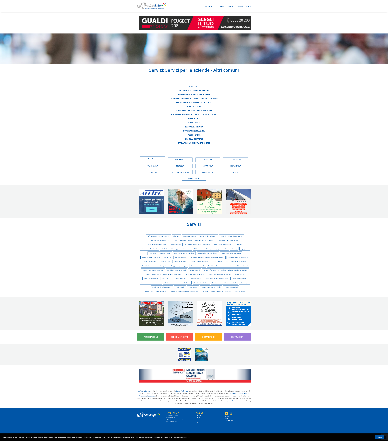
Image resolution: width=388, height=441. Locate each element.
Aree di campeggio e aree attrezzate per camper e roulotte (193, 240)
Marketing (167, 257)
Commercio (208, 337)
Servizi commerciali (197, 266)
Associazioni (151, 337)
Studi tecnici (193, 287)
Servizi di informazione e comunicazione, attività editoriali (228, 266)
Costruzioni (237, 337)
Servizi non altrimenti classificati (220, 274)
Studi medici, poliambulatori (161, 287)
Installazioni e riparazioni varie (159, 253)
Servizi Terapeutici (239, 279)
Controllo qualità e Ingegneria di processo (176, 249)
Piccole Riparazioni (150, 262)
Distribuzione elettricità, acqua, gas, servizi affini (210, 249)
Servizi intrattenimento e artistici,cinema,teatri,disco (163, 274)
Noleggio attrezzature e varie (238, 257)
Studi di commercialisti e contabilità (224, 283)
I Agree (380, 437)
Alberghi (176, 236)
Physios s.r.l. (194, 118)
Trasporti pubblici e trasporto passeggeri (184, 291)
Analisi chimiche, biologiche (159, 240)
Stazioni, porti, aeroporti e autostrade (177, 283)
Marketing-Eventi (181, 257)
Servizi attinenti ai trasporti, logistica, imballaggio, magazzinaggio (164, 266)
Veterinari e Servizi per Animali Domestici (216, 291)
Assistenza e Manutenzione (157, 245)
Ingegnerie (244, 249)
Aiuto (248, 6)
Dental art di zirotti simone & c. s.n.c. (194, 102)
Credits (227, 416)
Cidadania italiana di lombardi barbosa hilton (194, 98)
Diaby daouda (194, 106)
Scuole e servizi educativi (199, 262)
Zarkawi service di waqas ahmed (194, 143)
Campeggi (239, 245)
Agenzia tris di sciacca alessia (194, 90)
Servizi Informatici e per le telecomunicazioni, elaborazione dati (225, 270)
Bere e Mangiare (179, 337)
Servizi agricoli (217, 262)
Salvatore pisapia (194, 127)
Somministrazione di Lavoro (150, 283)
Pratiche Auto (165, 262)
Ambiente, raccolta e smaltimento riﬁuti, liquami (199, 236)
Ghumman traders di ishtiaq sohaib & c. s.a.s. (194, 114)
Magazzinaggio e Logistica (151, 257)
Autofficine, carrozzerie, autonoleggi (197, 245)
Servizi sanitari (196, 279)
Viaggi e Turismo (240, 291)
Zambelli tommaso (194, 139)
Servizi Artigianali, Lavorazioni (236, 262)
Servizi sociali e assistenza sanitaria (217, 279)
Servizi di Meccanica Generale (153, 270)
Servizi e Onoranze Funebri (176, 270)
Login (240, 6)
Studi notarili (180, 287)
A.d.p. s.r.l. (194, 86)
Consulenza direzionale (149, 249)
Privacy (227, 418)
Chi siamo (221, 6)
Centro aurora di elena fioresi (194, 94)
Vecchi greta (194, 135)
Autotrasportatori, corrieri (222, 245)
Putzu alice (194, 123)
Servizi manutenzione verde (195, 274)
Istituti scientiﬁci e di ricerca (207, 253)
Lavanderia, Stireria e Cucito (231, 253)
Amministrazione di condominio (231, 236)
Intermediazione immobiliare (184, 253)
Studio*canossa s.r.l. (194, 131)
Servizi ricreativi (181, 279)
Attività (208, 6)
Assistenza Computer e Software (228, 240)
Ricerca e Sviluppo (180, 262)
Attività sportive (175, 245)
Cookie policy (229, 420)
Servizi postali (239, 274)
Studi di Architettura (201, 283)
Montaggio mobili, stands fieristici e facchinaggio (207, 257)
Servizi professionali (151, 279)
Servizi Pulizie (166, 279)
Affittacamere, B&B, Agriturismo (158, 236)
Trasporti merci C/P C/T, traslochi (155, 291)
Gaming (234, 249)
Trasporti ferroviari (231, 287)
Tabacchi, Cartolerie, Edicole (211, 287)
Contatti (198, 417)
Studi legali (244, 283)
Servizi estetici (195, 270)
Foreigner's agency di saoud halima (194, 110)
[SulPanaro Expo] (152, 6)
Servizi (231, 6)
